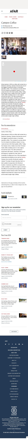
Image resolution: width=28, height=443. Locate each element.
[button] (14, 71)
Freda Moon (3, 293)
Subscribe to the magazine (14, 357)
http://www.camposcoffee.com (11, 27)
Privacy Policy (14, 391)
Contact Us (14, 399)
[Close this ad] (27, 437)
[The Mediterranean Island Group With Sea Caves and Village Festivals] (23, 256)
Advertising (14, 383)
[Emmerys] (4, 197)
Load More (14, 331)
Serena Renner (4, 128)
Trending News (5, 238)
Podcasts (14, 363)
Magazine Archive (14, 381)
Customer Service (14, 388)
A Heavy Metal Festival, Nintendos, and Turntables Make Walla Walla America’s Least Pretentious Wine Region (9, 272)
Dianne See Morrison (5, 323)
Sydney (23, 102)
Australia (20, 16)
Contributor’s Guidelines (14, 375)
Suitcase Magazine (14, 394)
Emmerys (11, 196)
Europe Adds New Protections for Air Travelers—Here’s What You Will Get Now (9, 317)
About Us (14, 360)
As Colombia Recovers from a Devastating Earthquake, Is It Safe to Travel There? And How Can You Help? (9, 243)
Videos (14, 378)
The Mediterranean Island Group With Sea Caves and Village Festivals (8, 258)
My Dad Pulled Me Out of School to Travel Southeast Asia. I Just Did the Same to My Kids (9, 287)
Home (6, 16)
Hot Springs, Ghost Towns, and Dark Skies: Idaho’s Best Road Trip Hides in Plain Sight (9, 302)
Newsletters (14, 370)
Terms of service (14, 396)
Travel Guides (12, 16)
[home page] (14, 11)
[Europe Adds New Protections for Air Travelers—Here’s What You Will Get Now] (23, 315)
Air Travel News (5, 313)
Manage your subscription (14, 373)
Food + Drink (4, 267)
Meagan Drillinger (5, 249)
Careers (14, 368)
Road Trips (4, 298)
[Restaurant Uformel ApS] (24, 197)
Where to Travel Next (7, 254)
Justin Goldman (4, 278)
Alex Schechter (4, 308)
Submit (5, 230)
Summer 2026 (4, 283)
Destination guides (14, 355)
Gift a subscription (14, 365)
